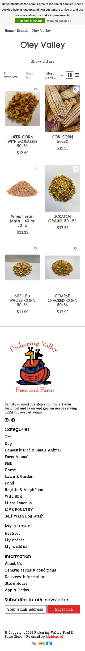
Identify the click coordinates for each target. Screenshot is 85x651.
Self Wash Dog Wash (24, 516)
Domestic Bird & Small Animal (33, 450)
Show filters (43, 61)
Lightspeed (54, 637)
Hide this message (29, 21)
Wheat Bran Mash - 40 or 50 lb (22, 221)
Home (9, 31)
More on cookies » (59, 21)
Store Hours (16, 583)
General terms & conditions (30, 570)
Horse (10, 469)
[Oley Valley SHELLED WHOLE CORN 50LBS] (22, 267)
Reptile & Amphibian (24, 489)
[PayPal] (41, 644)
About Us (13, 563)
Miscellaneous (18, 503)
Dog (8, 443)
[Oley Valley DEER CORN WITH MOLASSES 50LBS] (22, 108)
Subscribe (64, 609)
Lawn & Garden (19, 476)
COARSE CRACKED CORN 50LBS (62, 300)
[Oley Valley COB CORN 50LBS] (62, 108)
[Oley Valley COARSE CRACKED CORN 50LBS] (62, 267)
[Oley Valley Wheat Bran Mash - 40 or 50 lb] (22, 188)
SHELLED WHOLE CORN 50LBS (22, 300)
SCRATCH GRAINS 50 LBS (62, 218)
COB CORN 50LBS (62, 139)
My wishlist (16, 546)
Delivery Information (25, 576)
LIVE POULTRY (19, 509)
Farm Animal (17, 456)
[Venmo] (49, 644)
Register (12, 533)
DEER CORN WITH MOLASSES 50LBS (22, 141)
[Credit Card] (34, 644)
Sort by (29, 75)
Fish (8, 463)
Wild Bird (13, 496)
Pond (9, 483)
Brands (22, 31)
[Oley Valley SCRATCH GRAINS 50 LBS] (62, 188)
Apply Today (17, 590)
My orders (14, 540)
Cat (8, 436)
